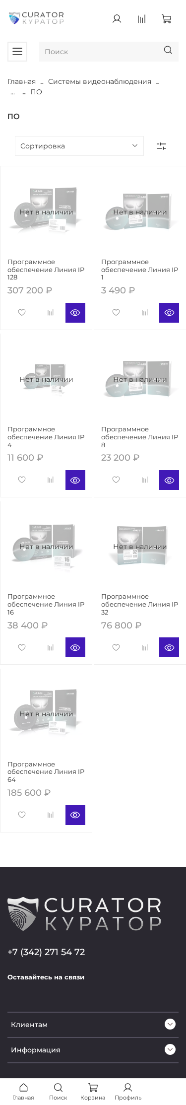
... (12, 92)
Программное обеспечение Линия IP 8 (139, 436)
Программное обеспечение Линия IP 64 (45, 771)
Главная (21, 81)
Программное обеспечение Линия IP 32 (139, 604)
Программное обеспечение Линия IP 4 (45, 436)
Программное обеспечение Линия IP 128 (45, 269)
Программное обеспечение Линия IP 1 (139, 269)
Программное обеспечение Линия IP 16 (45, 604)
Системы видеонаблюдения (99, 81)
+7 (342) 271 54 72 (46, 952)
